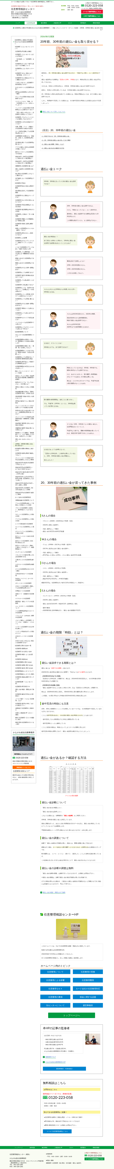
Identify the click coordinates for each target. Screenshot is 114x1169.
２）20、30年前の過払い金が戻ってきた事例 (55, 140)
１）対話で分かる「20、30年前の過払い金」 (55, 136)
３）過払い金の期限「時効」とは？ (52, 144)
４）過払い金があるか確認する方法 (52, 148)
